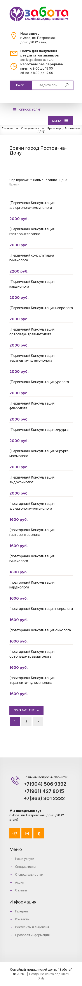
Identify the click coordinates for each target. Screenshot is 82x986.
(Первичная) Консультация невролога (41, 308)
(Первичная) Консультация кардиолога (31, 284)
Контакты (22, 919)
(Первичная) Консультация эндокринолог (31, 479)
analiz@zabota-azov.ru (37, 60)
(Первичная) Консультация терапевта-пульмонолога (31, 358)
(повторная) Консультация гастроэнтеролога (31, 532)
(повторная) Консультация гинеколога (31, 558)
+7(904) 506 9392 (45, 784)
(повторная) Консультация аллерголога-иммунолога (31, 506)
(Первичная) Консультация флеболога (31, 405)
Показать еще (24, 710)
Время (14, 184)
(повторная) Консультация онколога (40, 630)
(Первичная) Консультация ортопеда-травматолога (31, 331)
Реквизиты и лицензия (31, 927)
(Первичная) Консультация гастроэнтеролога (31, 231)
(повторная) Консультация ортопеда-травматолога (31, 654)
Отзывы (20, 890)
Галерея (21, 911)
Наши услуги (24, 859)
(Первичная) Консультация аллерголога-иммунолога (31, 205)
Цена (63, 180)
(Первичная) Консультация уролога (39, 382)
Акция (19, 882)
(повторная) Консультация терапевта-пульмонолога (31, 680)
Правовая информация (32, 935)
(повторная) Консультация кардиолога (31, 584)
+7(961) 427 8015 (44, 791)
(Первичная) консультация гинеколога (31, 257)
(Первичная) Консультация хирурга (38, 429)
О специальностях (29, 874)
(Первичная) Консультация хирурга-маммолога (39, 453)
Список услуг (30, 109)
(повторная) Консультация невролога (41, 608)
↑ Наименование (43, 180)
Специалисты (25, 866)
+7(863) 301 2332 (44, 798)
